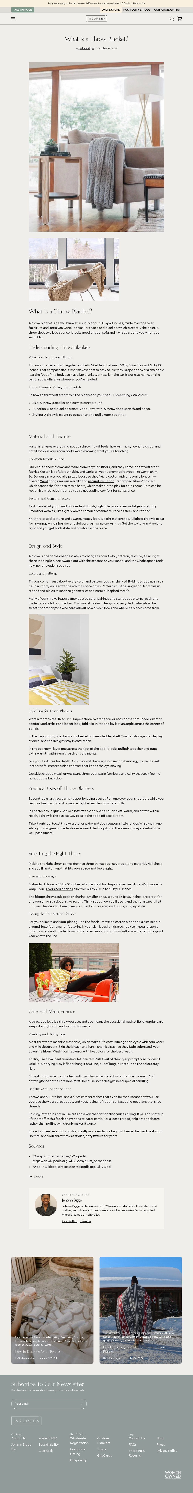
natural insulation (101, 481)
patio (32, 379)
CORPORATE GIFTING (167, 10)
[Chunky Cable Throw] (74, 299)
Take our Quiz (22, 10)
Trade (101, 1449)
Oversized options (59, 889)
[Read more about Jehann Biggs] (46, 1205)
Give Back (45, 1451)
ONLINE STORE (111, 10)
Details (127, 3)
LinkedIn (85, 1221)
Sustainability (48, 1445)
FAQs (133, 1445)
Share (38, 1177)
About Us (18, 1438)
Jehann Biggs (87, 48)
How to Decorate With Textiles (38, 1352)
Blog (160, 1438)
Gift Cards (104, 1456)
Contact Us (137, 1438)
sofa (105, 333)
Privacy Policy (167, 1451)
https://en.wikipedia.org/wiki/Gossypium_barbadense (72, 1161)
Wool (44, 481)
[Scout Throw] (59, 704)
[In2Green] (96, 18)
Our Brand (16, 1434)
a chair (152, 370)
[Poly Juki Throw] (74, 1001)
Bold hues (135, 581)
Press (161, 1445)
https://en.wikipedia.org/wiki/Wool (85, 1167)
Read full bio (69, 1221)
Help (131, 1434)
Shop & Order (77, 1434)
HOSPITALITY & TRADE (136, 10)
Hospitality (78, 1460)
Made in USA (47, 1438)
